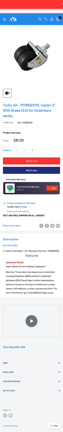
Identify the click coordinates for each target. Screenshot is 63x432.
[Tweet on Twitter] (52, 225)
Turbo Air (8, 122)
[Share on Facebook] (41, 225)
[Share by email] (58, 225)
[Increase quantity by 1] (32, 150)
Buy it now (31, 170)
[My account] (51, 19)
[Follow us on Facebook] (5, 415)
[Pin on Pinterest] (47, 225)
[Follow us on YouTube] (10, 415)
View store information (18, 211)
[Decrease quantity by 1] (17, 150)
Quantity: (7, 150)
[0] (57, 19)
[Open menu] (4, 19)
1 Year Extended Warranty (27, 187)
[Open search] (39, 19)
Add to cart (31, 160)
